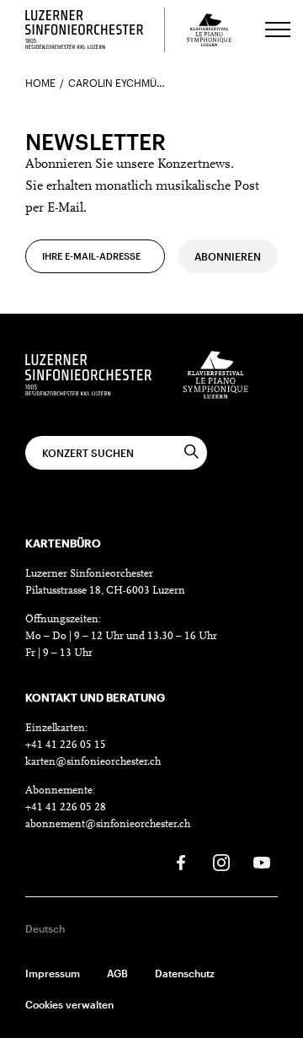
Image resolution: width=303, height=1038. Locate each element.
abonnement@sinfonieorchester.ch (107, 824)
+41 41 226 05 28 (65, 807)
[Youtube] (262, 862)
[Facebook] (181, 862)
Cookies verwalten (69, 1004)
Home (40, 83)
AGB (117, 973)
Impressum (52, 973)
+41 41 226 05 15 (65, 745)
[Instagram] (221, 862)
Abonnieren (227, 256)
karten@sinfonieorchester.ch (93, 761)
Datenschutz (185, 973)
